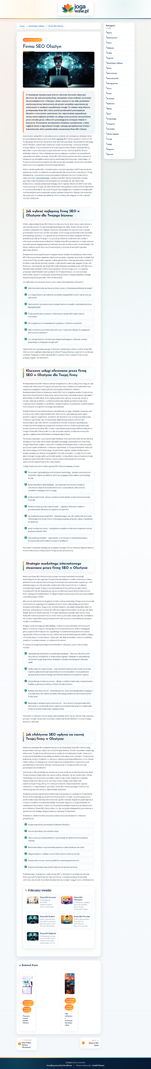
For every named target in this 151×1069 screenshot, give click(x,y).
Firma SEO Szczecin (48, 897)
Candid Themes (98, 1065)
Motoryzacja (112, 73)
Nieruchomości (113, 78)
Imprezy (110, 58)
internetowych (34, 307)
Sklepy (109, 109)
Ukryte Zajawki (27, 1009)
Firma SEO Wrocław (82, 916)
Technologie (111, 119)
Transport (111, 124)
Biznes (109, 33)
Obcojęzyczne (112, 83)
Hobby (109, 53)
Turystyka (111, 129)
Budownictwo (112, 38)
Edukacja (110, 48)
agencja (60, 139)
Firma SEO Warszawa (78, 898)
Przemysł (110, 99)
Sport (109, 114)
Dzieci (109, 43)
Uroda (109, 139)
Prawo (109, 93)
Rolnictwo (111, 104)
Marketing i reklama (32, 40)
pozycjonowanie (42, 178)
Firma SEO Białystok (48, 933)
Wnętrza (110, 149)
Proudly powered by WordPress (59, 1065)
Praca (109, 88)
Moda (109, 68)
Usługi (109, 144)
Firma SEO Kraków (47, 916)
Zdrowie (110, 154)
